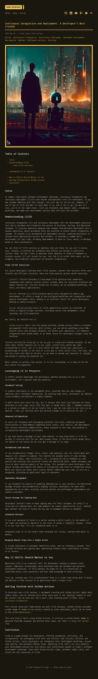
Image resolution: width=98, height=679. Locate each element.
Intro (11, 160)
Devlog (23, 13)
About (7, 13)
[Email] (86, 13)
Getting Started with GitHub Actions (27, 180)
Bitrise (12, 294)
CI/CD (8, 37)
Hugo (47, 667)
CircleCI (13, 279)
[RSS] (91, 13)
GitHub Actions (16, 325)
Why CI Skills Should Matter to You (26, 177)
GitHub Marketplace (21, 612)
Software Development (74, 37)
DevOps (22, 40)
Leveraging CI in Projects (22, 171)
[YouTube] (76, 13)
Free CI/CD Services (23, 165)
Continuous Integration (25, 37)
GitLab (12, 308)
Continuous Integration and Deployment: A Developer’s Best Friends (45, 25)
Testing (52, 40)
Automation (11, 40)
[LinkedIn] (71, 13)
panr (70, 667)
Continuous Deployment (50, 37)
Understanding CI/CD (19, 162)
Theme (55, 667)
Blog (15, 13)
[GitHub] (66, 13)
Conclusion (14, 183)
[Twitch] (81, 13)
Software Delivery (37, 40)
